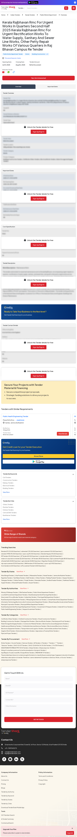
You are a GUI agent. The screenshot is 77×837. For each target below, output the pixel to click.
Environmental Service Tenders (25, 631)
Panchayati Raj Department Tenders (48, 597)
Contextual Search (7, 823)
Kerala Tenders (30, 15)
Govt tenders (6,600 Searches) (10, 566)
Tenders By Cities (8, 501)
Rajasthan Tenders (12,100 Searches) (53, 561)
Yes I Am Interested (38, 78)
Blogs (3, 788)
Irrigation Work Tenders (8, 631)
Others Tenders (8, 504)
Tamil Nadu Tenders (19, 578)
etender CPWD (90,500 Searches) (11, 554)
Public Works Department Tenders (43, 592)
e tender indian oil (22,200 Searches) (51, 556)
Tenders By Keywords (10, 474)
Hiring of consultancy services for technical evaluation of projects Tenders (23, 650)
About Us (4, 776)
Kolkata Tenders (8, 510)
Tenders (20, 8)
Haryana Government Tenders (31, 609)
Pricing (3, 784)
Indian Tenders (15, 15)
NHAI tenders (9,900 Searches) (34, 563)
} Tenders (44, 643)
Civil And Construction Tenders (28, 619)
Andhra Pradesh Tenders (54, 580)
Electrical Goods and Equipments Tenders (55, 624)
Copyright (41, 784)
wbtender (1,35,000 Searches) (30, 551)
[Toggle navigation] (74, 8)
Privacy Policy (43, 780)
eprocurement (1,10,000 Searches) (51, 551)
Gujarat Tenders (6, 583)
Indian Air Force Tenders (65, 607)
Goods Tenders (16, 643)
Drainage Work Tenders (28, 621)
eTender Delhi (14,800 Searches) (11, 561)
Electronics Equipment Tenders (10, 628)
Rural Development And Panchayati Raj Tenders (43, 595)
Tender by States (6, 800)
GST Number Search (8, 815)
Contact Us (5, 780)
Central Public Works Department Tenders (60, 599)
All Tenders (37, 643)
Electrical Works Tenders (43, 621)
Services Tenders (27, 643)
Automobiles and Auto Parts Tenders (56, 628)
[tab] (18, 86)
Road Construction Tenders (46, 619)
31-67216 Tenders (57, 645)
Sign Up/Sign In (38, 132)
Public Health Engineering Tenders (11, 609)
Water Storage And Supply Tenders (11, 624)
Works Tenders (5, 643)
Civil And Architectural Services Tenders (34, 626)
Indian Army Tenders (31, 597)
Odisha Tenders (18, 580)
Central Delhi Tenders (10, 512)
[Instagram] (10, 759)
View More (19, 571)
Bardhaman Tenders (9, 515)
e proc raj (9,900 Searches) (53, 563)
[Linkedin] (16, 759)
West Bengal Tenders (7, 575)
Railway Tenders (8, 483)
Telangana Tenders (7, 580)
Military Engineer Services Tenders (36, 599)
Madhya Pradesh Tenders (53, 578)
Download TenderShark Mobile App (12, 807)
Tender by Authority (7, 792)
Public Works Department (48, 15)
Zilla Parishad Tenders (25, 592)
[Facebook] (4, 759)
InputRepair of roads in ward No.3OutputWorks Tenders (17, 652)
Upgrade (70, 833)
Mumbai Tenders (8, 507)
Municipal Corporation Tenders (10, 604)
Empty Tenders (33, 648)
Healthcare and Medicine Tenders (11, 626)
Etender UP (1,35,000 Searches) (10, 551)
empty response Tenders (8, 660)
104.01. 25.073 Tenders (21, 645)
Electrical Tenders (8, 485)
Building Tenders (8, 488)
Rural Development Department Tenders (13, 599)
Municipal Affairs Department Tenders (32, 604)
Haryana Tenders (68, 578)
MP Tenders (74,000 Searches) (10, 556)
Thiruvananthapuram (11, 58)
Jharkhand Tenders (68, 580)
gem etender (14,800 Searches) (31, 561)
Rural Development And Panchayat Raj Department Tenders (18, 607)
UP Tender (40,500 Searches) (29, 556)
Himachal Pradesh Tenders (20, 583)
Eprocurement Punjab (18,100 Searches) (62, 558)
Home (3, 15)
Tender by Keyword (7, 796)
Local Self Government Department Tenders (14, 595)
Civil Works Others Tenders (9, 619)
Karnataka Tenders (40, 580)
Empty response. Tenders (47, 648)
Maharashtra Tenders (36, 575)
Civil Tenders (7, 477)
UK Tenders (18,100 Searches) (40, 558)
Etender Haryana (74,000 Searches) (51, 554)
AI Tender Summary (7, 819)
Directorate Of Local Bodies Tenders (12, 597)
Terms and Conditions (45, 776)
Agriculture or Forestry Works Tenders (47, 631)
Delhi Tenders (30, 578)
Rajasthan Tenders (6, 578)
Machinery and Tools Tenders (61, 621)
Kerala (19, 58)
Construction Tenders (10, 480)
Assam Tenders (33, 583)
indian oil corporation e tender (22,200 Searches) (16, 558)
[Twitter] (22, 759)
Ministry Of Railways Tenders (9, 592)
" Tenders (51, 643)
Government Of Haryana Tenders (47, 607)
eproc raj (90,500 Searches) (31, 554)
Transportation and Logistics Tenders (32, 628)
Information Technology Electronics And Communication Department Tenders (24, 602)
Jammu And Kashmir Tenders (62, 575)
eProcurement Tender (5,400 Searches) (33, 566)
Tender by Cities (6, 803)
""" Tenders (58, 643)
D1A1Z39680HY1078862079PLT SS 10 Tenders (14, 648)
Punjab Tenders (29, 580)
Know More (38, 456)
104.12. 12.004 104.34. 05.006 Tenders (40, 645)
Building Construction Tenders (10, 621)
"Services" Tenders (7, 645)
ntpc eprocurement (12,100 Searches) (12, 563)
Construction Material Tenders (32, 624)
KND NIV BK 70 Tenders (42, 652)
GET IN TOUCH (38, 719)
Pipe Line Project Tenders (9, 633)
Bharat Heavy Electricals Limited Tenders (61, 602)
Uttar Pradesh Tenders (22, 575)
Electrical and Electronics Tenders (57, 626)
